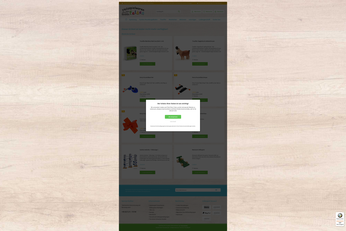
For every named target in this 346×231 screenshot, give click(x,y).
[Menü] (343, 213)
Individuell (173, 121)
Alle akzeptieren (173, 117)
